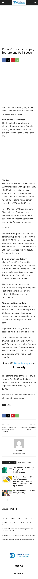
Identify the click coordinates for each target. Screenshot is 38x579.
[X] (8, 60)
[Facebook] (4, 60)
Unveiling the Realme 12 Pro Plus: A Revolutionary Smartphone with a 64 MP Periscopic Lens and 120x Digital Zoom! (23, 481)
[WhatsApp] (17, 60)
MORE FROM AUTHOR (24, 462)
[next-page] (6, 500)
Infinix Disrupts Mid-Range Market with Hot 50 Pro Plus (19, 519)
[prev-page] (3, 500)
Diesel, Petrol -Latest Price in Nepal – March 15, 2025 (18, 535)
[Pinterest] (13, 60)
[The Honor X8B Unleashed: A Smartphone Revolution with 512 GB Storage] (7, 470)
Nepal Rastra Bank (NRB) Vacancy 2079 (28, 428)
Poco (9, 404)
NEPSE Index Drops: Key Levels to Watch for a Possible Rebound (19, 524)
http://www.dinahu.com (19, 453)
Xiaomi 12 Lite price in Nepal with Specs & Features (9, 429)
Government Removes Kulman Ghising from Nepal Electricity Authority (17, 530)
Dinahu (6, 56)
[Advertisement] (19, 24)
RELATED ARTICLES (9, 462)
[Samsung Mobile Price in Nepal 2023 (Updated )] (7, 492)
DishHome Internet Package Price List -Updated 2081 (18, 539)
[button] (3, 2)
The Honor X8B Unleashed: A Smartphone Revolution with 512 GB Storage (23, 470)
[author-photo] (19, 448)
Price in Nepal (22, 363)
